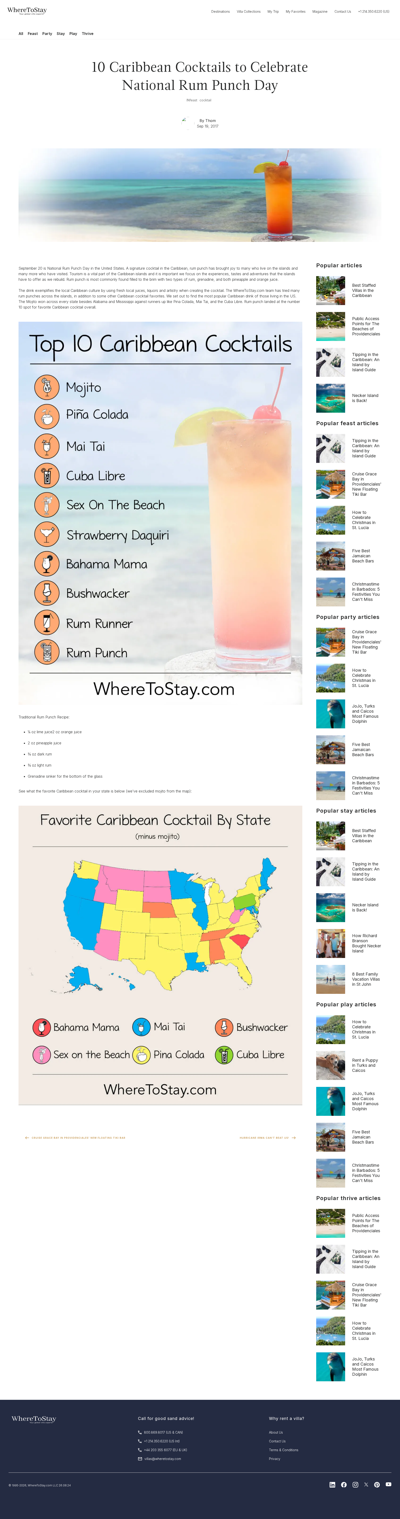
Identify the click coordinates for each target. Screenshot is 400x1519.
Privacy (274, 1459)
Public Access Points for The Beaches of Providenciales (366, 326)
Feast (33, 33)
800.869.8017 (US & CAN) (163, 1432)
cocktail (205, 100)
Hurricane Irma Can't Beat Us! (264, 1137)
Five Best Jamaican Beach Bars (363, 555)
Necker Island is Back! (365, 398)
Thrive (88, 33)
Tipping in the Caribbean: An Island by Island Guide (365, 362)
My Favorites (296, 11)
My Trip (273, 11)
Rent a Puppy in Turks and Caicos (365, 1065)
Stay (61, 33)
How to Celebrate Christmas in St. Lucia (363, 520)
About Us (276, 1432)
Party (47, 33)
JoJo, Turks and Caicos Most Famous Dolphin (365, 714)
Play (73, 33)
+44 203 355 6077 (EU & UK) (165, 1450)
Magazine (320, 11)
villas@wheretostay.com (162, 1459)
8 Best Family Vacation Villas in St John (366, 979)
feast (193, 100)
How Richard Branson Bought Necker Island (366, 943)
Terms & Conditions (283, 1450)
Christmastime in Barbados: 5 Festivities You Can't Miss (366, 592)
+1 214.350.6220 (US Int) (162, 1441)
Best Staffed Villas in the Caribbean (364, 290)
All (21, 33)
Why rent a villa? (286, 1418)
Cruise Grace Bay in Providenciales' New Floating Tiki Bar (78, 1137)
